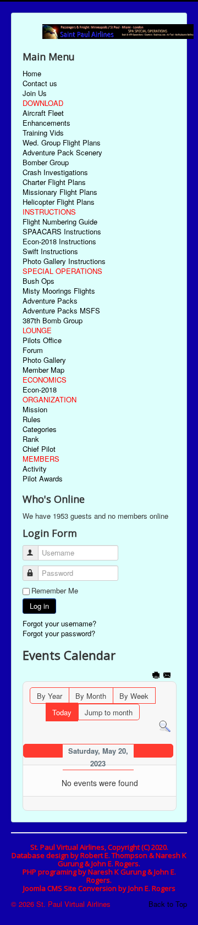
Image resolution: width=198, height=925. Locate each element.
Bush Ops (38, 281)
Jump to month (109, 712)
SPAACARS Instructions (62, 232)
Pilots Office (42, 340)
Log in (39, 606)
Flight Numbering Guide (60, 222)
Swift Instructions (50, 251)
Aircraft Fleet (43, 113)
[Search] (164, 725)
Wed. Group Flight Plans (62, 143)
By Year (49, 696)
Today (62, 712)
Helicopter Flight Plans (59, 202)
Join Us (35, 93)
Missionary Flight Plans (60, 192)
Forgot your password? (59, 633)
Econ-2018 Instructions (59, 241)
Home (32, 74)
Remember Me (54, 591)
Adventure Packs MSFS (61, 311)
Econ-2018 (40, 390)
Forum (33, 350)
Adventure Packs (50, 301)
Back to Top (167, 904)
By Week (133, 696)
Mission (35, 409)
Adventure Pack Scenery (62, 153)
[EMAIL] (168, 676)
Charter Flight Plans (54, 182)
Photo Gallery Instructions (64, 261)
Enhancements (46, 123)
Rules (32, 419)
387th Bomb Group (52, 321)
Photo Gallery (44, 360)
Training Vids (43, 133)
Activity (35, 469)
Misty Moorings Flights (59, 291)
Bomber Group (46, 162)
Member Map (43, 370)
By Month (90, 696)
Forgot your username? (59, 623)
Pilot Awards (43, 479)
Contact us (40, 83)
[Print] (157, 676)
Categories (40, 429)
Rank (31, 439)
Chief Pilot (39, 449)
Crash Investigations (55, 172)
